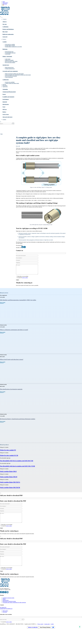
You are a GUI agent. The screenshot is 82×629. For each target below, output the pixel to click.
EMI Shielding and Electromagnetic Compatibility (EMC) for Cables (18, 300)
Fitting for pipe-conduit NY (8, 450)
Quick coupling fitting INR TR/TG (10, 482)
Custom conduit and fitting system (12, 83)
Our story (5, 24)
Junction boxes (6, 65)
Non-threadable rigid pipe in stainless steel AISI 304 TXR (16, 460)
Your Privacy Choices (45, 627)
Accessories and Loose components (10, 71)
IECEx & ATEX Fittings (10, 62)
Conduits (5, 41)
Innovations (5, 85)
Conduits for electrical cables (8, 597)
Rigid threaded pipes (9, 51)
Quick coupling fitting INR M (8, 477)
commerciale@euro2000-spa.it (6, 608)
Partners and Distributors (8, 29)
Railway (4, 111)
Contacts (4, 119)
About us (5, 21)
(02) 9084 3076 (3, 607)
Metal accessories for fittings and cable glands (14, 73)
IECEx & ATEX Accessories (11, 76)
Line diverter (7, 54)
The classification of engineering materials (11, 389)
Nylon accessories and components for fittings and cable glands (18, 74)
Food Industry (6, 99)
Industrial (5, 101)
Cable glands (7, 59)
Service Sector (6, 114)
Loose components (9, 77)
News (4, 1)
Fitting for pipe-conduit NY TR (9, 455)
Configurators (6, 79)
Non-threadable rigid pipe (10, 52)
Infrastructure (6, 104)
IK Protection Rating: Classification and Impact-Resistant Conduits (17, 419)
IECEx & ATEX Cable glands (11, 61)
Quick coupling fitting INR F (8, 471)
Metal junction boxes (9, 67)
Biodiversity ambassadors (8, 34)
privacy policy (25, 277)
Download (5, 3)
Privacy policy (40, 624)
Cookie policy (47, 624)
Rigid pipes (5, 49)
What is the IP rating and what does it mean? (11, 359)
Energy (4, 94)
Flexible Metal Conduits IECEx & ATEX (13, 46)
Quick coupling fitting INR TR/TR (10, 487)
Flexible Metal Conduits (10, 45)
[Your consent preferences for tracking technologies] (80, 627)
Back (2, 134)
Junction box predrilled (9, 82)
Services (4, 84)
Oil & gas (5, 109)
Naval (4, 106)
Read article (2, 302)
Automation (5, 89)
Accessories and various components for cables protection (14, 602)
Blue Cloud (5, 31)
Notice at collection (33, 627)
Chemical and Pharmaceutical (9, 91)
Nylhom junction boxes (10, 68)
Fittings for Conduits (9, 60)
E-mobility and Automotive (8, 96)
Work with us (5, 2)
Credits (52, 624)
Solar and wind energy (7, 117)
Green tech (5, 36)
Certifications (5, 26)
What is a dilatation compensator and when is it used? (14, 329)
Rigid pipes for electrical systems (9, 601)
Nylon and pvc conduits (10, 44)
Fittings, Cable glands (7, 56)
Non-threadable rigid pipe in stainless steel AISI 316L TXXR (17, 466)
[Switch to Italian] (3, 5)
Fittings (4, 599)
